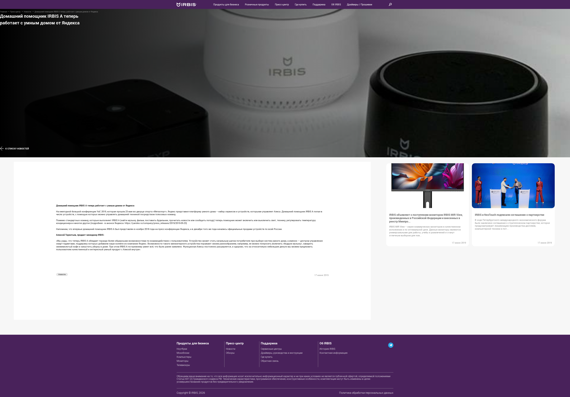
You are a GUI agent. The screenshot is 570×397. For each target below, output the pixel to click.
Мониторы (182, 361)
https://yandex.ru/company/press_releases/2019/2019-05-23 (155, 223)
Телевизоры (183, 365)
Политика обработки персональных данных (366, 392)
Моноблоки (183, 352)
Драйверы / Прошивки (359, 4)
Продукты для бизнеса (193, 343)
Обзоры (230, 352)
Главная (3, 11)
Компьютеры (184, 356)
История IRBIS (327, 348)
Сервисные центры (271, 348)
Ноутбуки (182, 348)
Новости (28, 11)
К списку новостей (17, 148)
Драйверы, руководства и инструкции (282, 352)
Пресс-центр (282, 4)
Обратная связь (270, 361)
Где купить (267, 356)
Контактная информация (333, 352)
